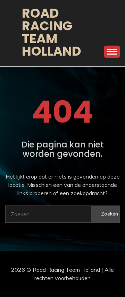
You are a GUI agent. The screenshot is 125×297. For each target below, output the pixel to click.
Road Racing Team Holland (51, 32)
